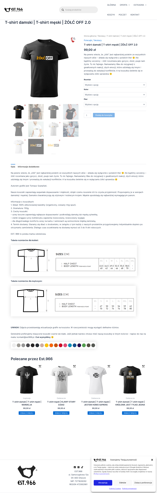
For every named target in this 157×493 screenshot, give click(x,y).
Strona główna (90, 36)
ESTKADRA (139, 5)
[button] (152, 460)
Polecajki (88, 40)
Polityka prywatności (129, 488)
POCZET (123, 14)
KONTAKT (135, 14)
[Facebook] (75, 467)
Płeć (85, 99)
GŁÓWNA (111, 5)
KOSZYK (111, 14)
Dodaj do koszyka (103, 115)
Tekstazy (101, 36)
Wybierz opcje (26, 413)
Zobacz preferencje (143, 482)
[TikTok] (82, 467)
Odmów (122, 482)
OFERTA (123, 5)
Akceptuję (102, 482)
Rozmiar (87, 79)
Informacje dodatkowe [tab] (28, 166)
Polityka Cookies (115, 488)
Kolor (86, 89)
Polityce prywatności (101, 474)
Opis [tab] (13, 166)
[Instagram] (78, 467)
